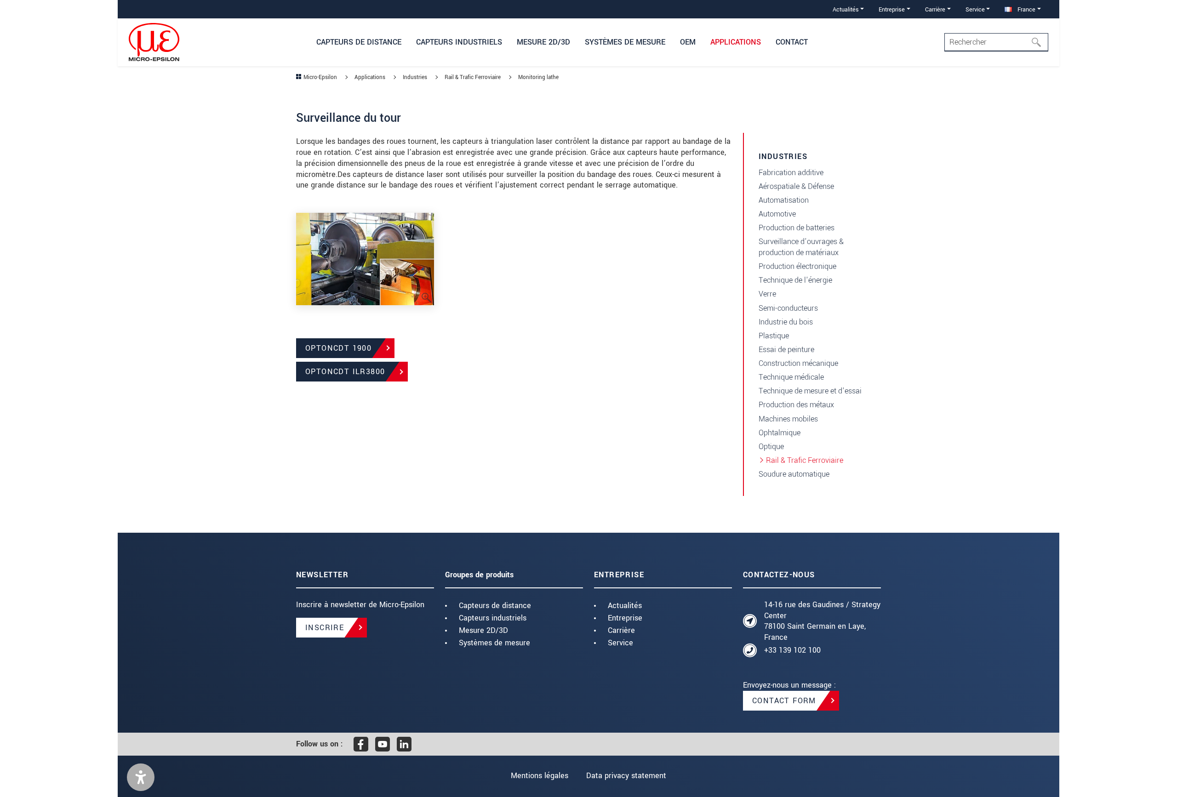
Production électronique (797, 266)
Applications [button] (735, 42)
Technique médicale (791, 377)
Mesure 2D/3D (483, 630)
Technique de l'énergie (795, 280)
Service (620, 643)
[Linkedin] (404, 744)
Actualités (625, 605)
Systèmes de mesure (494, 643)
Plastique (774, 335)
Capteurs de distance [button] (358, 42)
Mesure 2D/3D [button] (543, 42)
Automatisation (784, 200)
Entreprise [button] (892, 9)
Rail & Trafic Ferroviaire (804, 460)
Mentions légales (539, 775)
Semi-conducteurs (788, 308)
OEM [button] (688, 42)
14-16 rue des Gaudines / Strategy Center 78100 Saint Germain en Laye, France (822, 621)
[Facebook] (361, 744)
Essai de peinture (786, 349)
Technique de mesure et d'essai (810, 391)
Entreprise (625, 618)
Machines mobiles (788, 419)
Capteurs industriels (492, 618)
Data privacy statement (626, 775)
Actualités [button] (846, 9)
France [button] (1025, 9)
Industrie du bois (786, 322)
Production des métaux (796, 404)
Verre (767, 294)
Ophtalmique (779, 432)
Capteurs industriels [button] (459, 42)
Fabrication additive (791, 172)
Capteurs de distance (495, 605)
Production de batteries (796, 227)
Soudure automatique (794, 474)
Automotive (777, 214)
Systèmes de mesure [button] (625, 42)
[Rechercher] (1039, 42)
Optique (771, 446)
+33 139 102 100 (792, 650)
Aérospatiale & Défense (796, 186)
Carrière (621, 630)
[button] (140, 777)
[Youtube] (382, 744)
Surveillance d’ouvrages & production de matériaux (801, 247)
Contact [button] (792, 42)
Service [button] (975, 9)
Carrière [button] (935, 9)
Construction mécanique (798, 363)
